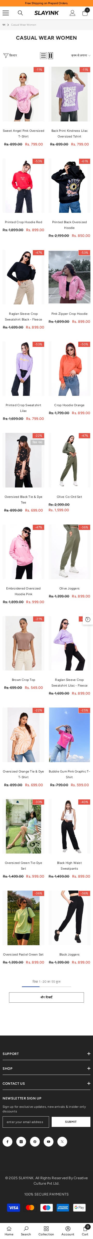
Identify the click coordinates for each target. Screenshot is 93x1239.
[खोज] (20, 13)
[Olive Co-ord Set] (69, 460)
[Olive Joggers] (69, 551)
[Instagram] (21, 1142)
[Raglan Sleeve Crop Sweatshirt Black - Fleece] (23, 277)
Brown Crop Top (23, 680)
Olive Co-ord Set (69, 497)
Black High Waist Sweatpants (69, 865)
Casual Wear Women (23, 24)
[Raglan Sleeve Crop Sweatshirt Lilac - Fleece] (69, 643)
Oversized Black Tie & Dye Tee (24, 499)
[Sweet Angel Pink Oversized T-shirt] (23, 94)
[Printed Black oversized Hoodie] (69, 185)
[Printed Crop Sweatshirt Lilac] (23, 368)
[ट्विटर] (62, 1142)
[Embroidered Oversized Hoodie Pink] (23, 551)
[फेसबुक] (7, 1142)
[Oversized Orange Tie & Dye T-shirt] (23, 735)
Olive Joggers (69, 588)
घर (4, 24)
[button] (43, 55)
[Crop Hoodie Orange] (69, 368)
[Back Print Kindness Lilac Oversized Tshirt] (69, 94)
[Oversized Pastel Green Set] (23, 918)
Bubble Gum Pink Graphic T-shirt (69, 774)
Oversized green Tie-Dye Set (23, 865)
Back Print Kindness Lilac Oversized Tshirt (69, 133)
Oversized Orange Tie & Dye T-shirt (23, 774)
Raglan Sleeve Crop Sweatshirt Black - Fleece (23, 316)
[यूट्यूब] (48, 1142)
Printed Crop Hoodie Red (23, 222)
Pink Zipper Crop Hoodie (69, 314)
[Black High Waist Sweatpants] (69, 826)
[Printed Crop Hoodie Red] (23, 185)
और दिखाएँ (46, 997)
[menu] (6, 13)
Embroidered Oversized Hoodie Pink (23, 591)
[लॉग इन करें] (72, 13)
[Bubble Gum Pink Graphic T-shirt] (69, 735)
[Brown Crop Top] (23, 643)
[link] (26, 1231)
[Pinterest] (35, 1142)
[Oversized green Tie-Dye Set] (23, 826)
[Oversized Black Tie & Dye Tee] (23, 460)
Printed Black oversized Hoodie (69, 225)
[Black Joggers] (69, 918)
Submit (71, 1122)
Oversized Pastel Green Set (23, 954)
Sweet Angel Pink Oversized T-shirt (23, 133)
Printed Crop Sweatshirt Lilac (23, 408)
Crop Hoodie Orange (69, 405)
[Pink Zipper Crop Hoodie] (69, 277)
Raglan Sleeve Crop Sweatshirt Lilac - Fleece (69, 682)
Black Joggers (69, 954)
